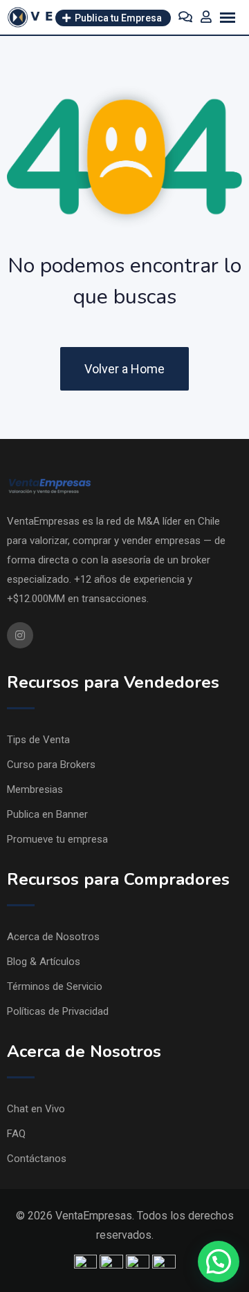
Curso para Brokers (51, 764)
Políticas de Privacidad (58, 1011)
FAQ (16, 1133)
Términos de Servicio (54, 986)
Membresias (35, 789)
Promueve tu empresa (57, 839)
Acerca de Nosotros (53, 936)
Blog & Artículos (43, 961)
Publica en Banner (47, 814)
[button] (218, 1261)
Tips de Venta (38, 739)
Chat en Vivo (36, 1109)
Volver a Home (124, 369)
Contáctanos (36, 1158)
